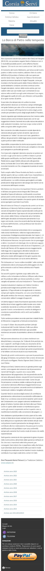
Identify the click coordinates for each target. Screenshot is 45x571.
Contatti (4, 524)
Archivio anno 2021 (10, 480)
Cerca (12, 25)
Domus (11, 13)
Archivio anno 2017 (10, 496)
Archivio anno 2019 (10, 488)
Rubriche (11, 21)
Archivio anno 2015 (10, 505)
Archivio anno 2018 (10, 492)
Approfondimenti (33, 17)
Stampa (7, 568)
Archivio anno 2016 (10, 500)
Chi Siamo (33, 13)
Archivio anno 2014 (10, 509)
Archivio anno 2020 (10, 484)
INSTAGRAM (11, 532)
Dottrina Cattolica (11, 17)
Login (4, 528)
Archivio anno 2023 (10, 471)
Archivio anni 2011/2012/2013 (14, 513)
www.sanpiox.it (7, 463)
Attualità (33, 21)
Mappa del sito (7, 526)
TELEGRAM (11, 536)
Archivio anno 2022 (10, 476)
